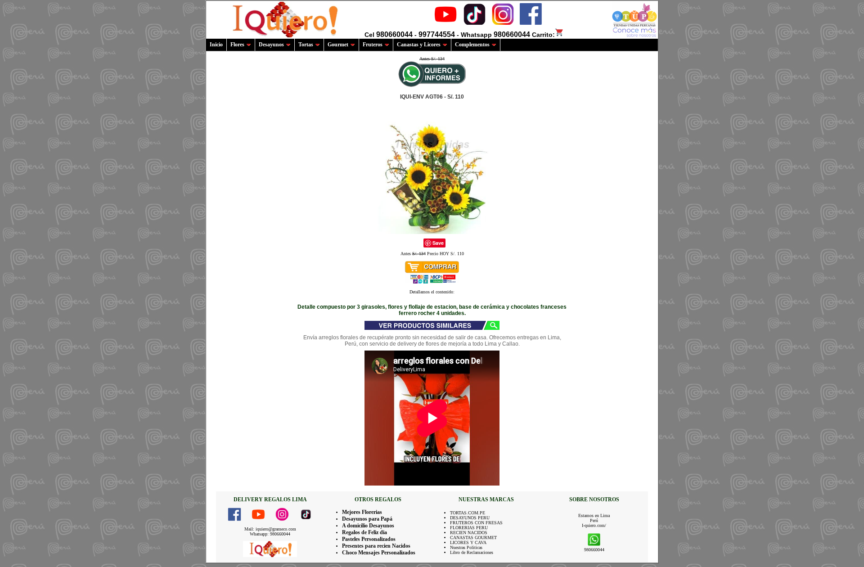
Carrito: (543, 34)
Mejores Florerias (362, 512)
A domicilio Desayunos (368, 525)
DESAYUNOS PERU (470, 517)
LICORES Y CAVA (468, 542)
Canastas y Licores (419, 44)
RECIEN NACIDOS (468, 532)
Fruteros (372, 44)
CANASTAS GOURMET (473, 537)
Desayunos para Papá (367, 519)
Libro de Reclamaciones (471, 552)
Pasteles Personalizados (369, 539)
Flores (237, 44)
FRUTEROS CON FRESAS (476, 522)
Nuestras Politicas (466, 547)
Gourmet (338, 44)
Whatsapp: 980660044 (270, 533)
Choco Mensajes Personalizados (378, 552)
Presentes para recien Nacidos (376, 546)
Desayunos (271, 44)
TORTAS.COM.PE (467, 512)
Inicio (216, 44)
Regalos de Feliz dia (364, 532)
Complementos (472, 44)
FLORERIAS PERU (469, 527)
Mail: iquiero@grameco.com (270, 528)
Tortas (305, 44)
